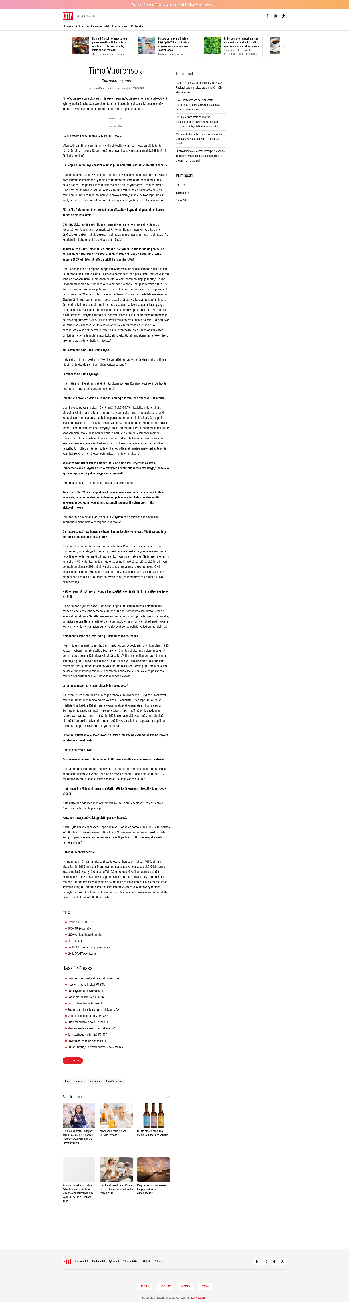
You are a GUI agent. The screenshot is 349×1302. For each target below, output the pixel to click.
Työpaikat (114, 1261)
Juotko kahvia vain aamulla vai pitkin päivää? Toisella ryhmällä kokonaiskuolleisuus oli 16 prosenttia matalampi (201, 156)
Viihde (80, 26)
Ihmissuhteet (120, 26)
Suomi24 (181, 200)
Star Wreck (94, 1081)
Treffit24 (204, 1286)
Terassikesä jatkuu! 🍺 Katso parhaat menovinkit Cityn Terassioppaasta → (174, 4)
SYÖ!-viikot (137, 26)
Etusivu (68, 26)
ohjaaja (80, 1081)
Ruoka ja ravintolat (98, 26)
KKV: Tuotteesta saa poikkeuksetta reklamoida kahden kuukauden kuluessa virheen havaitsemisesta (198, 105)
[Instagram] (275, 16)
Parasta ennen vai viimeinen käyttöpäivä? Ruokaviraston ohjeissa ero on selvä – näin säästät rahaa (199, 88)
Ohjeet (146, 1261)
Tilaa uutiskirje (131, 1261)
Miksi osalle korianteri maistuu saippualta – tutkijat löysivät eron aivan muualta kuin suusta (200, 139)
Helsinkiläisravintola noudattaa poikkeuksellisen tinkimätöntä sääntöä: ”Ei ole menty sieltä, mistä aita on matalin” (199, 122)
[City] (67, 1261)
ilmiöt (67, 1081)
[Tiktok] (283, 16)
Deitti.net (181, 185)
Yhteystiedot (81, 1261)
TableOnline (182, 192)
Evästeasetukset (199, 1298)
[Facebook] (267, 16)
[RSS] (282, 1261)
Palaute (158, 1261)
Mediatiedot (98, 1261)
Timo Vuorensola (114, 1081)
